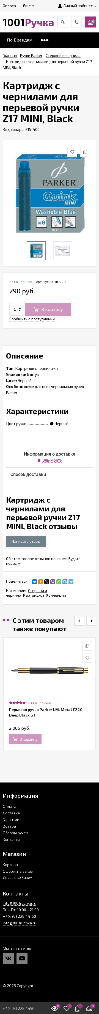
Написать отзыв (26, 541)
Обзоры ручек (15, 832)
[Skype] (64, 581)
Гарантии (11, 819)
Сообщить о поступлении (32, 318)
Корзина (10, 864)
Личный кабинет (17, 877)
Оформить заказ (18, 871)
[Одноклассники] (40, 581)
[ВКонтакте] (34, 581)
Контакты (11, 839)
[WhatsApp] (58, 581)
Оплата (9, 806)
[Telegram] (70, 581)
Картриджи (33, 595)
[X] (46, 581)
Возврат (10, 826)
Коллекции (56, 595)
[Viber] (52, 581)
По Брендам (19, 39)
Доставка (11, 813)
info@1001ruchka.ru (19, 903)
